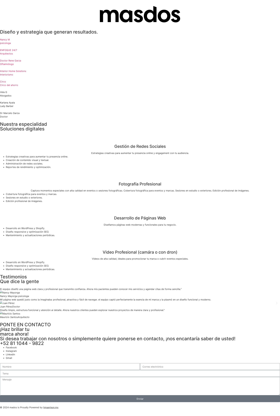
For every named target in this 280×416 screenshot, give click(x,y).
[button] (3, 303)
